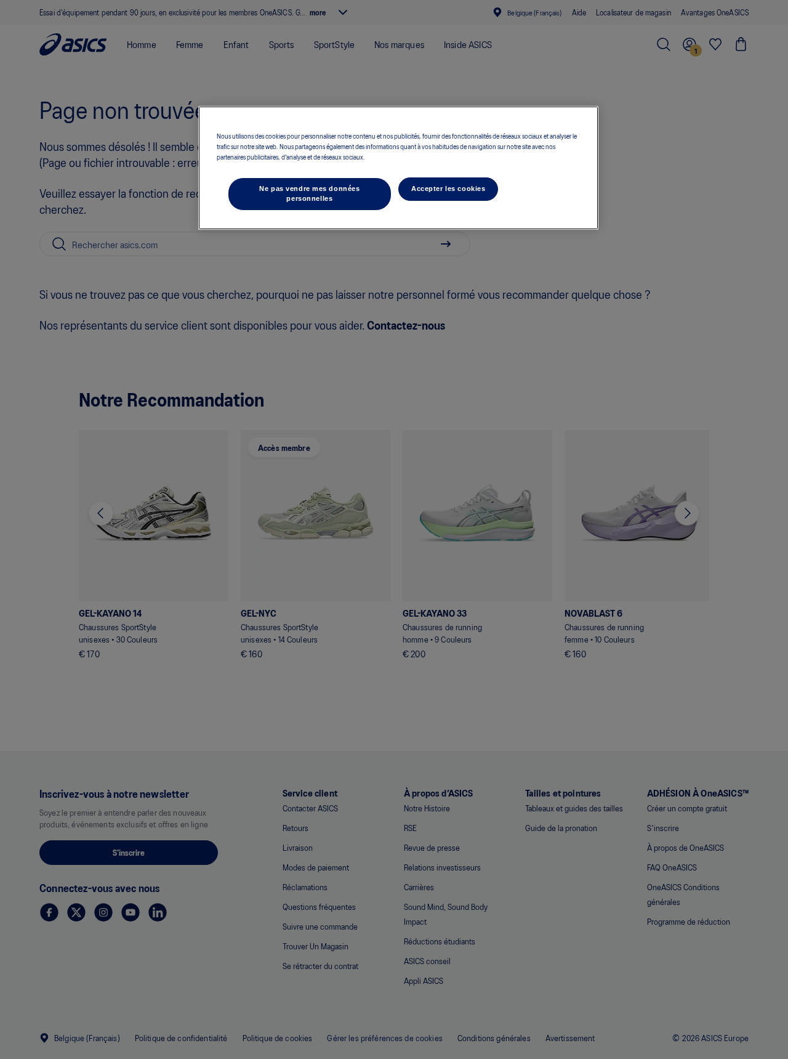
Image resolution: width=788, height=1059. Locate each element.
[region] (398, 168)
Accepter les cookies (448, 188)
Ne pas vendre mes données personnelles (309, 193)
